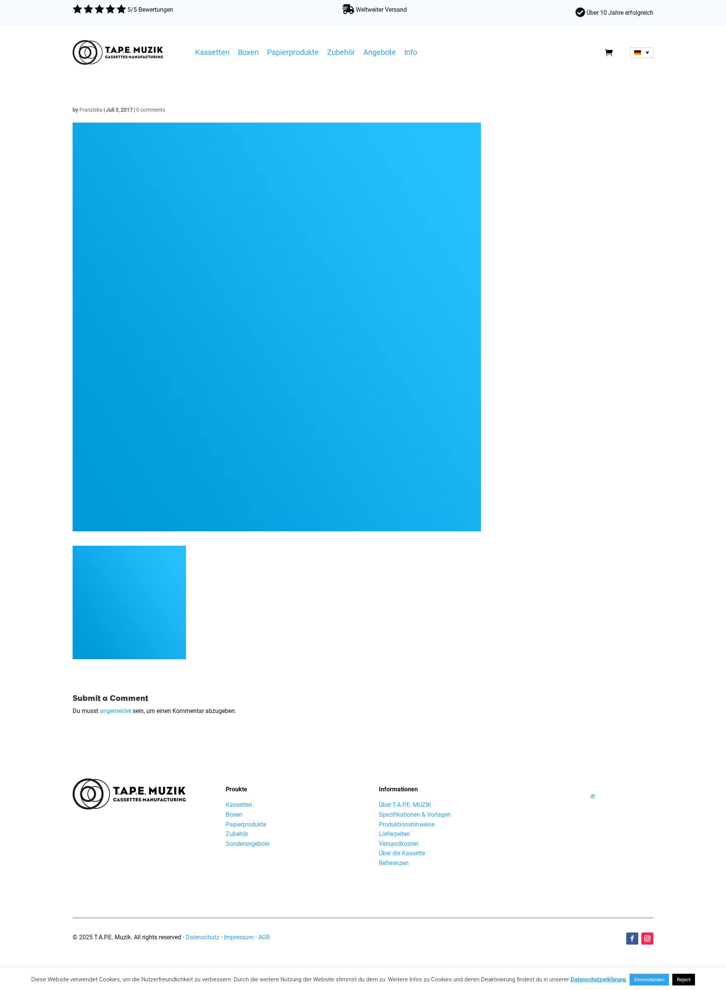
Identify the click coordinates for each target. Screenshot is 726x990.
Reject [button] (683, 979)
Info (410, 53)
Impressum (239, 937)
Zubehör (341, 53)
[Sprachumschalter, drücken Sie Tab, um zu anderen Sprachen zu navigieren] (641, 52)
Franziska (90, 110)
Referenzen (394, 863)
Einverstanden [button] (649, 979)
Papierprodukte (293, 53)
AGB (264, 937)
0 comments (150, 110)
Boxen (248, 53)
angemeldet (115, 710)
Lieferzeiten (394, 833)
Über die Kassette (402, 853)
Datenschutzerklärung (598, 979)
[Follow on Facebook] (632, 938)
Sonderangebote (248, 843)
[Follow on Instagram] (647, 938)
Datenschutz (202, 937)
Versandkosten (399, 843)
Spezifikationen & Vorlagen (415, 814)
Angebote (379, 53)
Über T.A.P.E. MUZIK (405, 804)
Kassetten (212, 53)
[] (592, 808)
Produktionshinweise (406, 824)
